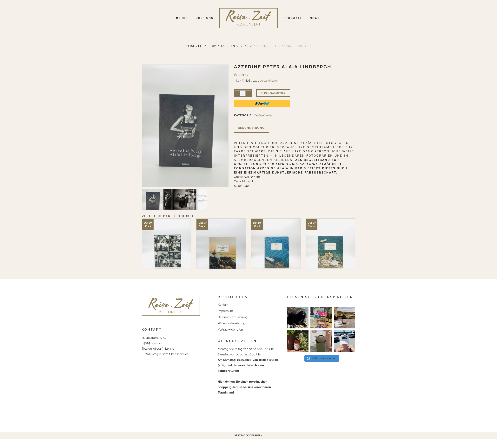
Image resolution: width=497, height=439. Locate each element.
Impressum (225, 311)
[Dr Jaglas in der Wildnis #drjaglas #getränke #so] (297, 341)
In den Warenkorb (273, 93)
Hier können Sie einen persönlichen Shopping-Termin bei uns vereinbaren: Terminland (245, 387)
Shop (212, 46)
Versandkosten (269, 80)
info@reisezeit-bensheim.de (170, 354)
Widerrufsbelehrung (231, 323)
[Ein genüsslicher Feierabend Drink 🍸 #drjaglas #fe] (344, 318)
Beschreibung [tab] (251, 128)
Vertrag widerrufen (230, 329)
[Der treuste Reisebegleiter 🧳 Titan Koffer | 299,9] (321, 341)
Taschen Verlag (235, 46)
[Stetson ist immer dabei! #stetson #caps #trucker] (344, 341)
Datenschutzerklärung (233, 317)
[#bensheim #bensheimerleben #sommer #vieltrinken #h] (321, 318)
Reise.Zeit (194, 46)
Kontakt (223, 304)
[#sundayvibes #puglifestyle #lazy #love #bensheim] (297, 318)
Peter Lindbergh (251, 143)
